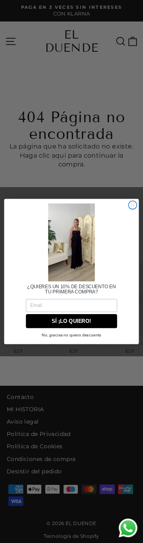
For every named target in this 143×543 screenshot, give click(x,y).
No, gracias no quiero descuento (71, 335)
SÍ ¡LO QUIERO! (71, 321)
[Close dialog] (132, 205)
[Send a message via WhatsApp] (128, 528)
